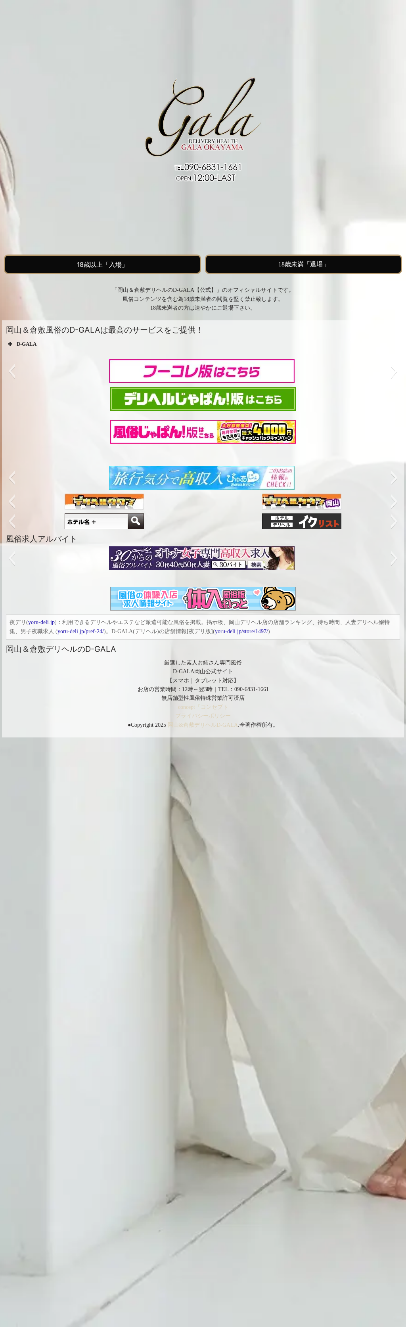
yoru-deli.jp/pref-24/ (80, 631)
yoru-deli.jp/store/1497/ (241, 631)
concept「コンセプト (203, 707)
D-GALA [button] (26, 344)
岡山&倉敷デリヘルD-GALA (203, 725)
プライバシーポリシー (203, 716)
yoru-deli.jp (41, 622)
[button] (11, 371)
